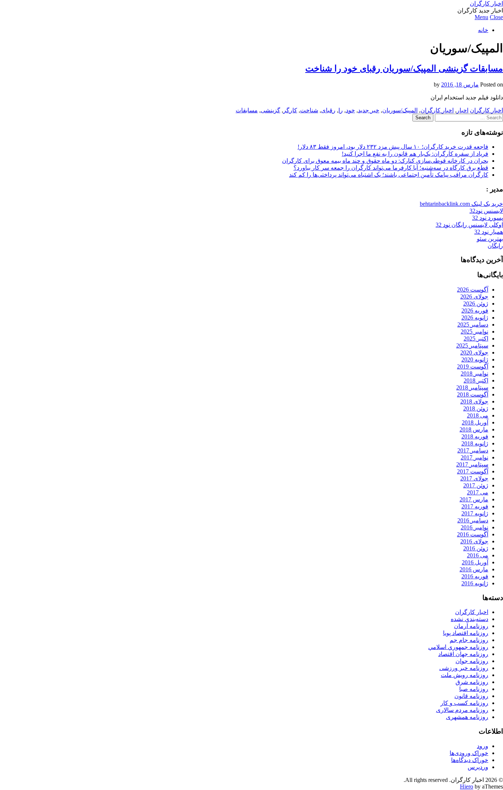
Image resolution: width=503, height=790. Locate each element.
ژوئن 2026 (475, 303)
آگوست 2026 (472, 289)
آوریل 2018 (475, 422)
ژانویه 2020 (474, 359)
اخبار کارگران (486, 3)
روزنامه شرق (471, 682)
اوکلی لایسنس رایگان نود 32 (469, 225)
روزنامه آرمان (471, 626)
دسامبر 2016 (472, 520)
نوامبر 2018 (474, 373)
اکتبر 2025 (476, 338)
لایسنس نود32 (486, 211)
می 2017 (477, 492)
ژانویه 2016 (474, 583)
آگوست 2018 (472, 394)
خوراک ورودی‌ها (469, 753)
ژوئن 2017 (475, 485)
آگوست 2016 (472, 534)
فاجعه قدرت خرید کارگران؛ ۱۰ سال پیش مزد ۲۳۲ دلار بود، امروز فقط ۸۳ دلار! (393, 147)
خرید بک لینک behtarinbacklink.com (461, 204)
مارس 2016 (474, 569)
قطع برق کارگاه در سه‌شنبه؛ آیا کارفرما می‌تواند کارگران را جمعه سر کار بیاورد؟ (390, 168)
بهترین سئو (490, 239)
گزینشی (270, 110)
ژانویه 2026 (474, 317)
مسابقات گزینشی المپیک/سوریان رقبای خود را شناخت (404, 68)
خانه (483, 30)
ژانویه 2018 (474, 443)
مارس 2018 (474, 429)
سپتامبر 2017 (472, 464)
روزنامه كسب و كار (464, 703)
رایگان (495, 246)
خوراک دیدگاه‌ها (469, 760)
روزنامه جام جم (469, 640)
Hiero (466, 786)
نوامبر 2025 (474, 331)
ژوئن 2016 (475, 548)
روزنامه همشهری (467, 717)
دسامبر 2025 (472, 324)
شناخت (309, 110)
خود (350, 110)
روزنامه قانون (471, 696)
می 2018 (477, 415)
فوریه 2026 (474, 310)
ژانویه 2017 (474, 513)
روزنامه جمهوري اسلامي (458, 647)
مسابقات (247, 110)
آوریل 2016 (475, 562)
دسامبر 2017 (472, 450)
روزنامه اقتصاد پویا (465, 633)
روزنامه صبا (473, 689)
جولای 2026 (474, 296)
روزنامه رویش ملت (464, 675)
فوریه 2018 (474, 436)
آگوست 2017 (472, 471)
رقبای (328, 110)
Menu (481, 17)
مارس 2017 (474, 499)
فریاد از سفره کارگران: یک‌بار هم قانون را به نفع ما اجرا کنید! (415, 154)
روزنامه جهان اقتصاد (463, 654)
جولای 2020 (474, 352)
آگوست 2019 (472, 366)
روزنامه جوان (471, 661)
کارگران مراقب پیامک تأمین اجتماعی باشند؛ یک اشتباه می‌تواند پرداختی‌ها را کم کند (388, 175)
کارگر (290, 110)
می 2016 (477, 555)
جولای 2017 (474, 478)
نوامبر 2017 (474, 457)
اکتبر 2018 (476, 380)
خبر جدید (368, 110)
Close (496, 17)
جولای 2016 (474, 541)
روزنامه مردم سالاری (462, 710)
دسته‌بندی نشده (469, 619)
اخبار (462, 110)
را (340, 110)
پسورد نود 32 (487, 218)
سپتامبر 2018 (472, 387)
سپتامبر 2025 (472, 345)
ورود (482, 746)
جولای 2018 (474, 401)
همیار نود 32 (488, 232)
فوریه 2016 (474, 576)
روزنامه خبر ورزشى (463, 668)
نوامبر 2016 (474, 527)
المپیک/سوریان (400, 110)
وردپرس (478, 767)
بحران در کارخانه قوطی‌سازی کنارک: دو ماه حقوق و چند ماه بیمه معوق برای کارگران (385, 161)
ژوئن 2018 (475, 408)
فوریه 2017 (474, 506)
